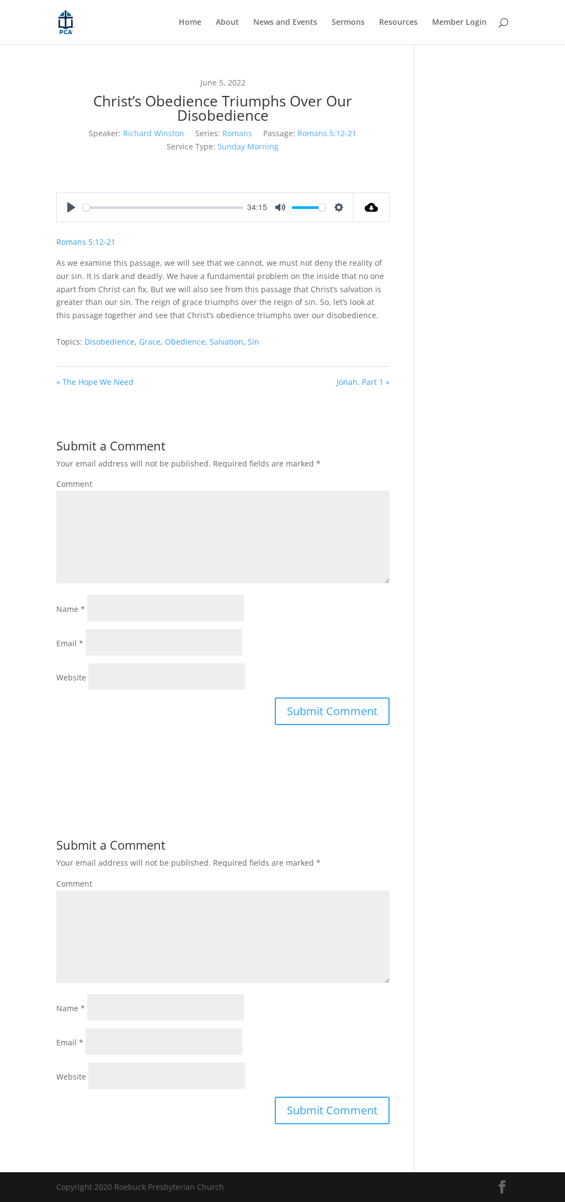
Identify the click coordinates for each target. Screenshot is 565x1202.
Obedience (185, 341)
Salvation (226, 341)
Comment (74, 484)
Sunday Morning (248, 146)
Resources (398, 22)
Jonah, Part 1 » (363, 382)
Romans (237, 133)
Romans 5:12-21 (326, 133)
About (227, 22)
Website (71, 677)
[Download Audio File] (372, 207)
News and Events (285, 22)
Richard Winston (153, 133)
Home (190, 22)
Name (70, 609)
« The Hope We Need (95, 382)
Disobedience (109, 341)
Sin (253, 341)
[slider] (163, 207)
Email (69, 643)
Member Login (459, 22)
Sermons (348, 22)
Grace (150, 341)
